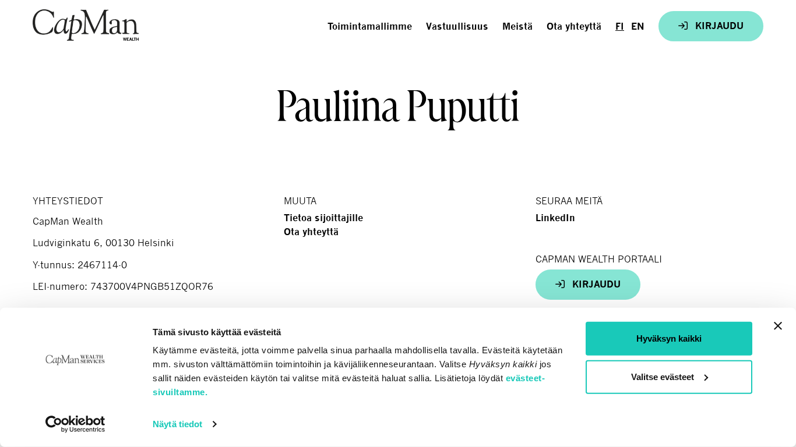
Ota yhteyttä (574, 26)
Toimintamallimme (369, 26)
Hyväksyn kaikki (669, 338)
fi (619, 26)
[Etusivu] (86, 25)
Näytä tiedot (177, 424)
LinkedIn (555, 218)
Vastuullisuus (457, 26)
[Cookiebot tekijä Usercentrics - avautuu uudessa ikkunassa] (75, 424)
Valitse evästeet (662, 376)
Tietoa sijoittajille (323, 218)
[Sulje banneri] (778, 326)
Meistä (517, 26)
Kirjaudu (718, 25)
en (637, 26)
